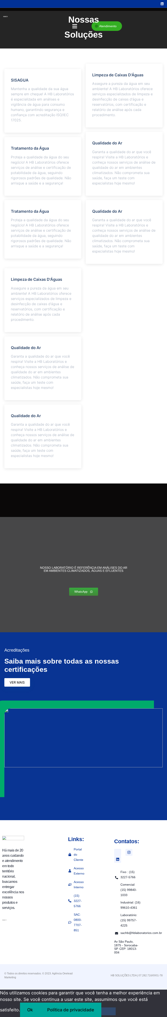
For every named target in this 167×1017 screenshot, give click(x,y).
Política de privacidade (70, 1009)
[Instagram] (128, 852)
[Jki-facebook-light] (117, 852)
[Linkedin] (117, 859)
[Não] (108, 1011)
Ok (30, 1009)
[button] (74, 26)
